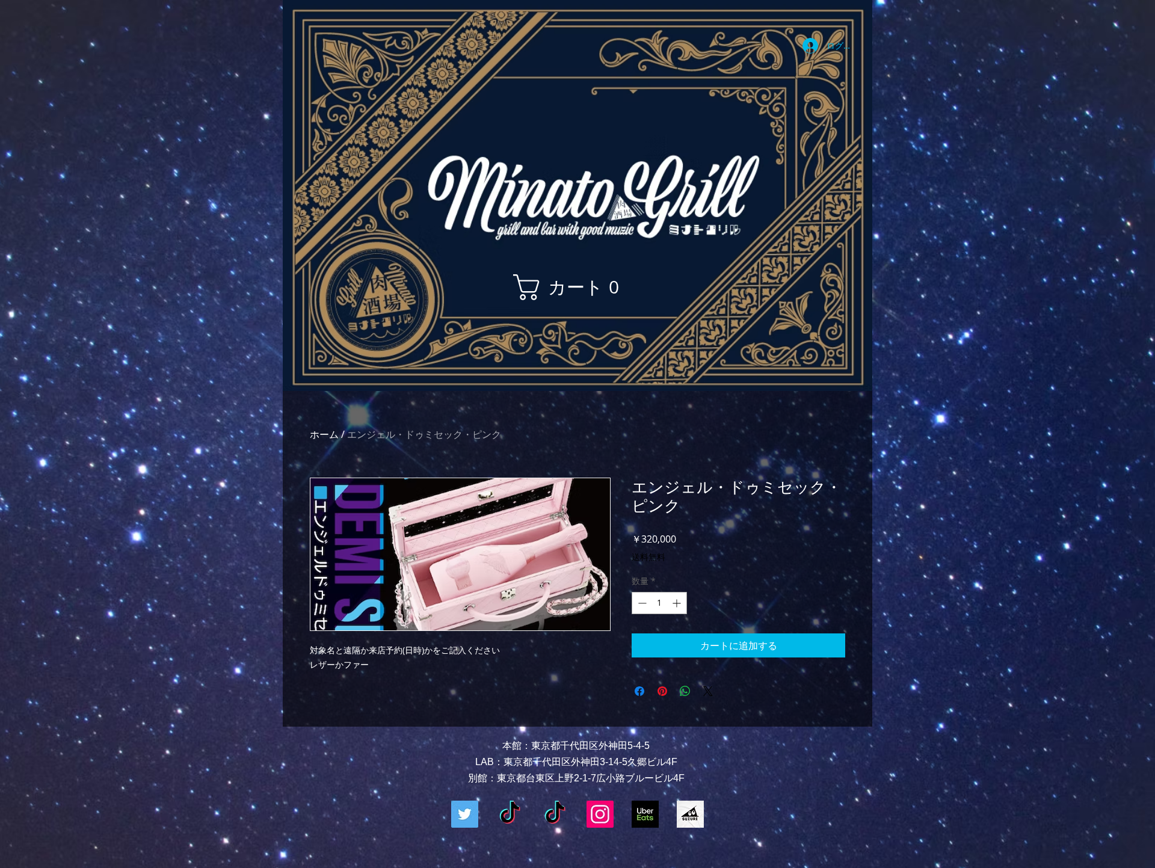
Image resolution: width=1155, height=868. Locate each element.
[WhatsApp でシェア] (685, 691)
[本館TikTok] (509, 814)
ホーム (324, 434)
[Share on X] (708, 691)
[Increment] (677, 603)
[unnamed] (645, 814)
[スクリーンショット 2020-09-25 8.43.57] (690, 814)
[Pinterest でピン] (662, 691)
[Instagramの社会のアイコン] (600, 814)
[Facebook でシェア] (639, 691)
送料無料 (648, 556)
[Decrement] (640, 603)
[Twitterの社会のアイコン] (464, 814)
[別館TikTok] (554, 814)
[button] (573, 287)
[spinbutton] (659, 603)
